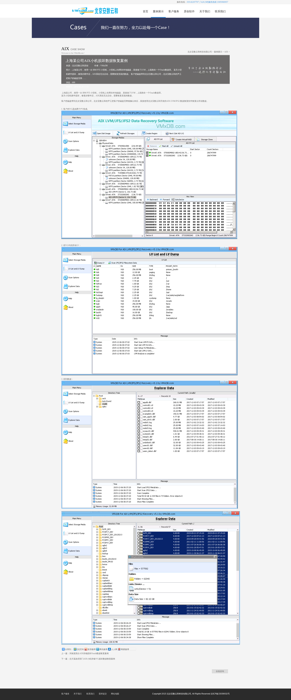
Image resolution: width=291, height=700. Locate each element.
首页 (145, 11)
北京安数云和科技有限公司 (200, 52)
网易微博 (125, 649)
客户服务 (173, 11)
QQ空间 (80, 649)
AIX (226, 52)
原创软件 (189, 11)
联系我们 (220, 11)
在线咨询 (220, 671)
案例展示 (158, 11)
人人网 (114, 649)
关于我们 (204, 11)
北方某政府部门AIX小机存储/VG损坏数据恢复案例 (92, 659)
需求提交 (103, 694)
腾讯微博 (103, 649)
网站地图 (115, 694)
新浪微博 (92, 649)
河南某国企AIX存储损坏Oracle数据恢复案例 (89, 653)
